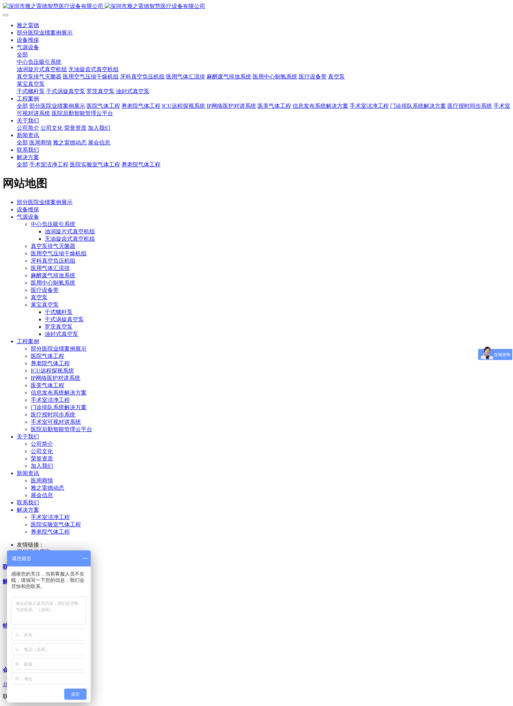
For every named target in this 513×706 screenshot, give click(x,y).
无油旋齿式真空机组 (70, 239)
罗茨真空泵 (59, 327)
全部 (22, 55)
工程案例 (28, 341)
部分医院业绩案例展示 (45, 202)
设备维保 (28, 209)
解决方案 (28, 510)
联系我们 (28, 502)
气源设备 (28, 217)
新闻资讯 (28, 473)
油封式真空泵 (61, 334)
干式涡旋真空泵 (64, 319)
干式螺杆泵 (59, 312)
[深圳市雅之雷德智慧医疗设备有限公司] (256, 6)
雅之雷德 (28, 25)
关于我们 (28, 437)
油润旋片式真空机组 (70, 231)
